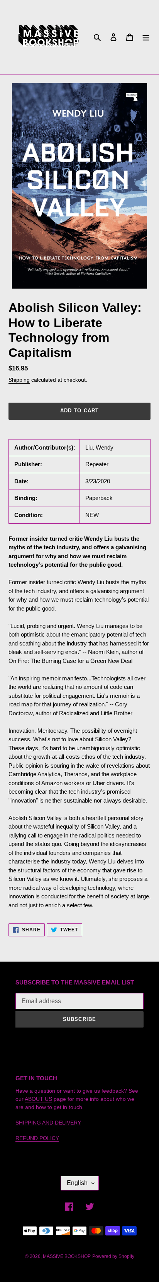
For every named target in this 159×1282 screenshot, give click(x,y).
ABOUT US (38, 1099)
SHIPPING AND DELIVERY (48, 1122)
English (77, 1183)
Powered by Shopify (113, 1256)
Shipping (19, 380)
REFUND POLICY (37, 1138)
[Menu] (146, 37)
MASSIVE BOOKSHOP (67, 1256)
